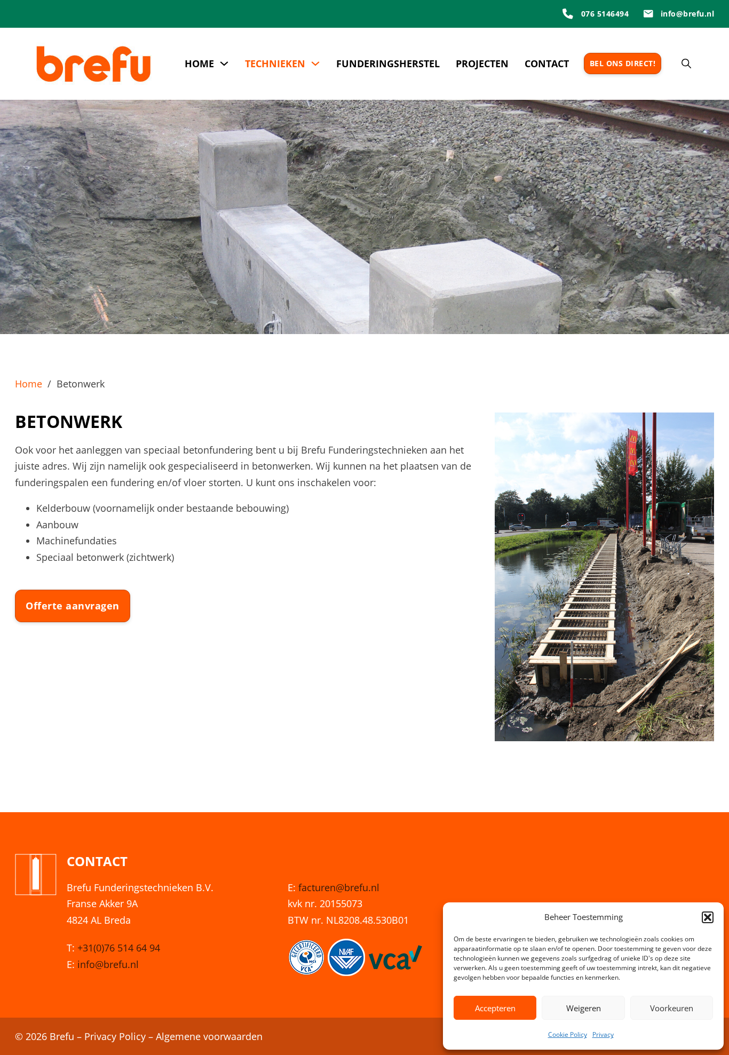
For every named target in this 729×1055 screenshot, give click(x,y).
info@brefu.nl (108, 964)
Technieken (275, 63)
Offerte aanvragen (73, 605)
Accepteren (495, 1008)
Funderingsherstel (388, 63)
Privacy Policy (115, 1036)
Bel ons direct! (623, 63)
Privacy (603, 1034)
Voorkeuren (671, 1008)
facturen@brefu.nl (338, 887)
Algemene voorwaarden (209, 1036)
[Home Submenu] (224, 63)
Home (199, 63)
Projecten (482, 63)
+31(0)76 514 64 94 (118, 947)
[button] (707, 917)
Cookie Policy (567, 1034)
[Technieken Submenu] (315, 63)
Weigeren (583, 1008)
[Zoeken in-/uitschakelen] (686, 63)
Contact (547, 63)
